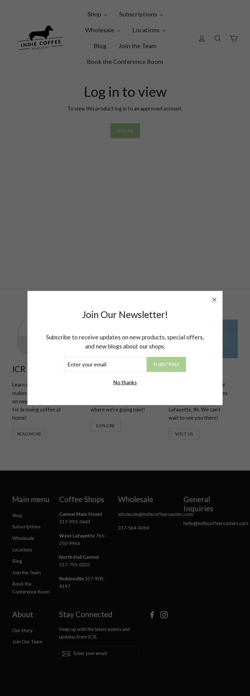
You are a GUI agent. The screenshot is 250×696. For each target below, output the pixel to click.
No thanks (125, 382)
